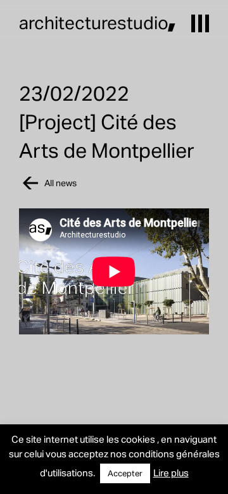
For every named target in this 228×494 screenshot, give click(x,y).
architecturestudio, (97, 22)
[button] (200, 23)
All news (60, 182)
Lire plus (171, 472)
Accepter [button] (125, 473)
